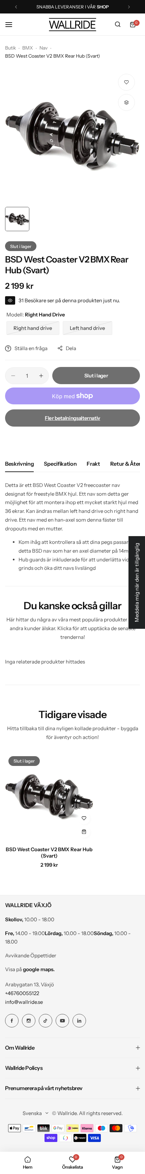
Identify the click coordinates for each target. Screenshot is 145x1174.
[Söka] (117, 24)
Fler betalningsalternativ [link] (72, 418)
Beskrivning (19, 463)
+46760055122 (22, 993)
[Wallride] (72, 24)
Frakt (93, 463)
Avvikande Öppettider (30, 955)
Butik (10, 48)
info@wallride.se (24, 1002)
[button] (16, 7)
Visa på (30, 969)
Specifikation (60, 463)
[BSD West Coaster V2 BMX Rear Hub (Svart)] (49, 797)
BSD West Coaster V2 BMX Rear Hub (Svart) (49, 852)
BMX (27, 48)
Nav (43, 48)
